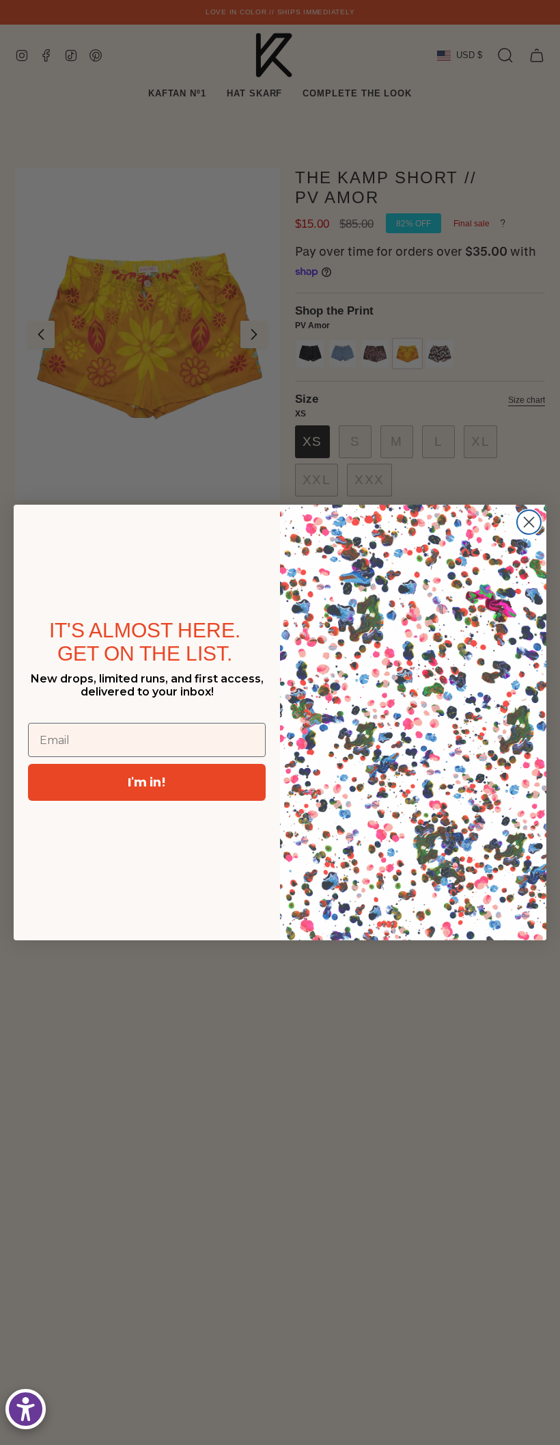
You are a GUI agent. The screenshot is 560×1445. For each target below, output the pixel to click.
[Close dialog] (529, 522)
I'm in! (147, 782)
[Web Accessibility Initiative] (25, 1409)
